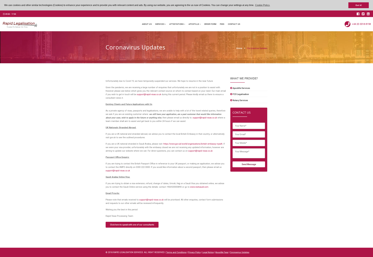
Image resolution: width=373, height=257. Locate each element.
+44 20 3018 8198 (361, 24)
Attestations (176, 24)
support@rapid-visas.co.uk (149, 94)
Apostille (194, 24)
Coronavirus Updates (257, 48)
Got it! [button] (359, 5)
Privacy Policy (194, 252)
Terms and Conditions (176, 252)
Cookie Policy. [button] (262, 5)
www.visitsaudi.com (199, 187)
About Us (147, 24)
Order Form (210, 24)
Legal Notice (208, 252)
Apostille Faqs (221, 252)
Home (239, 48)
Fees (222, 24)
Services (159, 24)
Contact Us (234, 24)
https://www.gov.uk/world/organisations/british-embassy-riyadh (192, 144)
